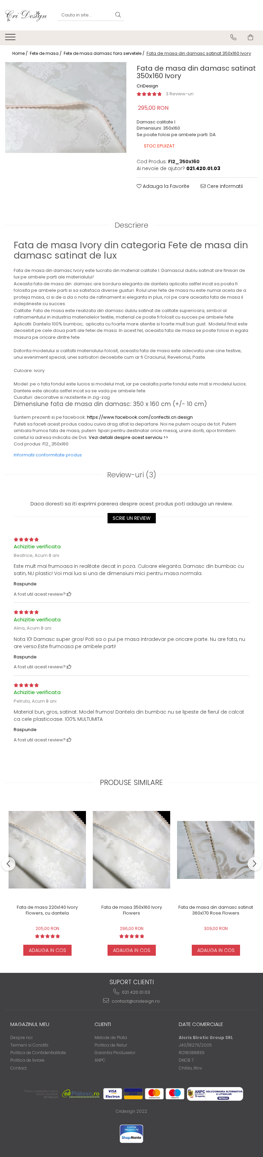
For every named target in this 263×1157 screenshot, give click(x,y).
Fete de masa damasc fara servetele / (105, 53)
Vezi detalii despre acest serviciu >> (128, 437)
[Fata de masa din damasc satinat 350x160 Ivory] (65, 107)
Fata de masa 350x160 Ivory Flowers (131, 910)
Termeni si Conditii (29, 1045)
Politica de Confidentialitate (38, 1052)
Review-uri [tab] (131, 475)
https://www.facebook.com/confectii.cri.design (140, 417)
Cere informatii (224, 186)
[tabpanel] (65, 107)
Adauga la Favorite (165, 186)
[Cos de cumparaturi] (250, 37)
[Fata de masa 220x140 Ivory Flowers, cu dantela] (47, 849)
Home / (20, 53)
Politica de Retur (111, 1045)
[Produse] (11, 39)
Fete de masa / (46, 53)
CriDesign (147, 86)
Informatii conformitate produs (48, 455)
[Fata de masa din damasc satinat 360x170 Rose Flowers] (215, 850)
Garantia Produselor (115, 1052)
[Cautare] (118, 15)
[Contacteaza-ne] (233, 37)
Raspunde (25, 584)
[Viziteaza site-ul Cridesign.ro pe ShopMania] (131, 1133)
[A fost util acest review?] (69, 594)
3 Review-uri (179, 94)
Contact (18, 1068)
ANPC (100, 1060)
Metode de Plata (111, 1037)
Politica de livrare (27, 1060)
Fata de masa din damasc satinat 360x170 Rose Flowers (215, 910)
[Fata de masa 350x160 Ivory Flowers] (131, 849)
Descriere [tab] (131, 225)
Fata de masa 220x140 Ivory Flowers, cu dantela (47, 910)
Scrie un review (132, 518)
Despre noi (21, 1037)
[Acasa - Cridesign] (26, 15)
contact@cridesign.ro (135, 1001)
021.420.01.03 (135, 992)
